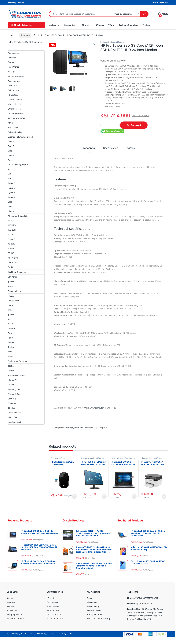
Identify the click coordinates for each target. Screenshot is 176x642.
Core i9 (11, 155)
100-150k (12, 225)
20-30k (113, 458)
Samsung (12, 342)
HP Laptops (13, 95)
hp (105, 427)
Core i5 (11, 146)
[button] (94, 44)
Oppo (10, 333)
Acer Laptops (14, 81)
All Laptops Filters (16, 113)
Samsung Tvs (14, 389)
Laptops (52, 25)
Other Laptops (14, 109)
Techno (11, 347)
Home (10, 35)
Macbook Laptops (16, 104)
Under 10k (12, 262)
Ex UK (10, 160)
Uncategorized (14, 422)
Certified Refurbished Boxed (20, 137)
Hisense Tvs (13, 380)
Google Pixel (13, 300)
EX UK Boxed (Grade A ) (18, 164)
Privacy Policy (93, 606)
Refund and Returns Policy (98, 618)
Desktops (25, 35)
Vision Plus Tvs (14, 412)
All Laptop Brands (124, 458)
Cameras (12, 57)
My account (92, 602)
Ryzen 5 (11, 188)
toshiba (11, 370)
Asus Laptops (14, 85)
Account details (94, 610)
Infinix (10, 310)
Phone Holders (14, 291)
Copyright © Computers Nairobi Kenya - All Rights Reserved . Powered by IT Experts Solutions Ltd (42, 634)
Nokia (10, 324)
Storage (64, 458)
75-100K (11, 253)
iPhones (100, 25)
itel (9, 319)
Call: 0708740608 (160, 3)
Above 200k (13, 258)
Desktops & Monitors (128, 25)
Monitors (100, 458)
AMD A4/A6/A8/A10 (17, 118)
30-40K (11, 239)
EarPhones (12, 277)
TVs (110, 25)
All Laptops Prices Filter (18, 216)
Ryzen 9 (11, 197)
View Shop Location (16, 3)
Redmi (10, 338)
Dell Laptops (13, 90)
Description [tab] (89, 148)
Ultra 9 (11, 211)
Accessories (69, 25)
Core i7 (11, 151)
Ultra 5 (11, 202)
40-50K (11, 244)
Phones (85, 25)
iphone (11, 314)
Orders (90, 598)
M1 (9, 169)
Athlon (10, 123)
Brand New (13, 127)
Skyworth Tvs (14, 394)
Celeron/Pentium (15, 132)
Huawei (11, 305)
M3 (9, 178)
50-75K (11, 248)
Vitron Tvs (12, 417)
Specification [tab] (110, 148)
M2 (9, 174)
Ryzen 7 (11, 192)
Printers (146, 25)
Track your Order (94, 614)
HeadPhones (13, 67)
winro (10, 351)
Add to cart (136, 125)
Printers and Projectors (156, 458)
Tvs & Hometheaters (17, 375)
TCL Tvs (11, 408)
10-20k (11, 220)
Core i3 (11, 141)
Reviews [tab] (130, 148)
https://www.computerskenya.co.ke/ (100, 408)
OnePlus (11, 328)
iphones (11, 281)
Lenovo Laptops (15, 99)
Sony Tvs (12, 399)
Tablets (11, 366)
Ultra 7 (11, 206)
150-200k (12, 230)
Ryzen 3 (11, 183)
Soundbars (12, 403)
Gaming (11, 62)
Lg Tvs (11, 384)
